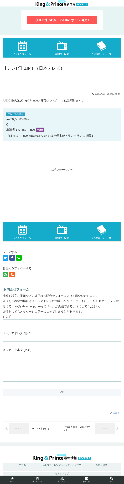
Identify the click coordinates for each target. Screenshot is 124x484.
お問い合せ (101, 464)
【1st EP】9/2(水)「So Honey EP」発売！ (62, 20)
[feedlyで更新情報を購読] (5, 274)
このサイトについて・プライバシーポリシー (62, 466)
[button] (114, 409)
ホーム (22, 464)
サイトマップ (62, 473)
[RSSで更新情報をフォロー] (12, 274)
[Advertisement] (62, 81)
